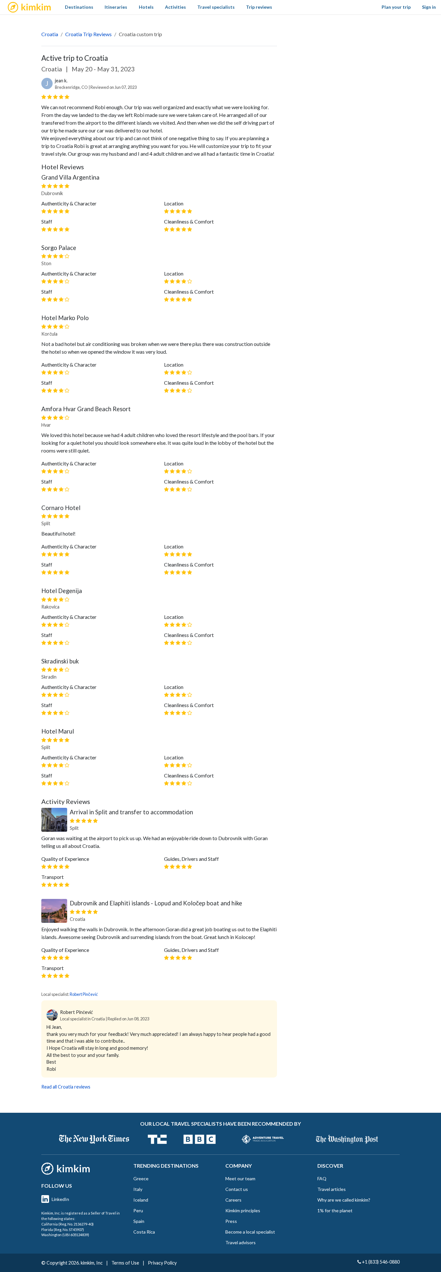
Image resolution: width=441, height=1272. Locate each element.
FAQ (321, 1178)
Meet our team (240, 1178)
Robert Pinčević (84, 994)
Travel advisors (240, 1242)
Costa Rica (144, 1232)
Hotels (146, 7)
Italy (137, 1189)
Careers (233, 1200)
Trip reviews (259, 7)
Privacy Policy (162, 1263)
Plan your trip (396, 7)
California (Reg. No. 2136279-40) (67, 1224)
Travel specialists (216, 7)
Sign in (429, 7)
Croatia (49, 34)
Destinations (79, 7)
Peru (138, 1210)
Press (231, 1221)
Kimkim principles (242, 1210)
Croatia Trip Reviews (88, 34)
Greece (141, 1178)
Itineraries (116, 7)
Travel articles (331, 1189)
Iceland (140, 1200)
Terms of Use (125, 1263)
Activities (175, 7)
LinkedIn (60, 1199)
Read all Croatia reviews (65, 1087)
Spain (138, 1221)
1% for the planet (335, 1210)
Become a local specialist (250, 1232)
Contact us (236, 1189)
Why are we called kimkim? (343, 1200)
